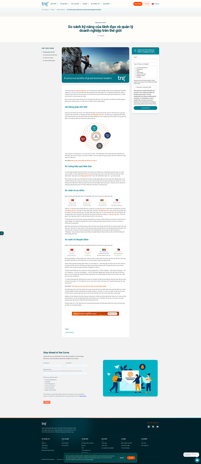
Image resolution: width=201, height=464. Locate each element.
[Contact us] (197, 460)
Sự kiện (123, 439)
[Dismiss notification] (197, 453)
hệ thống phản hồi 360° (85, 176)
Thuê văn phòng (125, 448)
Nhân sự (44, 443)
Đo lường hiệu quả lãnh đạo (50, 55)
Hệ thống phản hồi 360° (49, 52)
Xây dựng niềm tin (70, 210)
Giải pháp (104, 439)
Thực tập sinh (144, 445)
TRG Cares (44, 448)
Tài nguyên (85, 439)
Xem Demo (138, 4)
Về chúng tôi (46, 439)
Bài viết (83, 445)
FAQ (83, 448)
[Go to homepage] (45, 3)
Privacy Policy (89, 459)
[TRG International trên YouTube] (157, 426)
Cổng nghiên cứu (86, 450)
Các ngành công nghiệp (107, 448)
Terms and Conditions (62, 459)
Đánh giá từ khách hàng (48, 450)
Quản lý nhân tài (69, 332)
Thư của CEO (65, 445)
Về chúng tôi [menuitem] (95, 4)
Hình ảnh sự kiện (125, 445)
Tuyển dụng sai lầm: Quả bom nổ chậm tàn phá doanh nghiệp (88, 286)
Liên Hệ (146, 4)
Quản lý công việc (114, 214)
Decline (122, 457)
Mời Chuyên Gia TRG (126, 443)
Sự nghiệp (144, 439)
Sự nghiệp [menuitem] (106, 4)
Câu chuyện (65, 439)
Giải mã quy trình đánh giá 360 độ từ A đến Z (84, 160)
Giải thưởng (45, 445)
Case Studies (65, 443)
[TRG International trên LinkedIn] (148, 426)
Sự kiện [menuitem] (85, 4)
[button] (54, 4)
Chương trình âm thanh (87, 443)
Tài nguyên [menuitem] (63, 4)
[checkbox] (145, 72)
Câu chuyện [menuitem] (75, 4)
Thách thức (104, 445)
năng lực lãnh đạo (81, 90)
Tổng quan (104, 443)
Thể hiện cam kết (103, 210)
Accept (131, 457)
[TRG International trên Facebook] (153, 426)
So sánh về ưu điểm (48, 57)
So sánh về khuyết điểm (49, 60)
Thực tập (143, 443)
